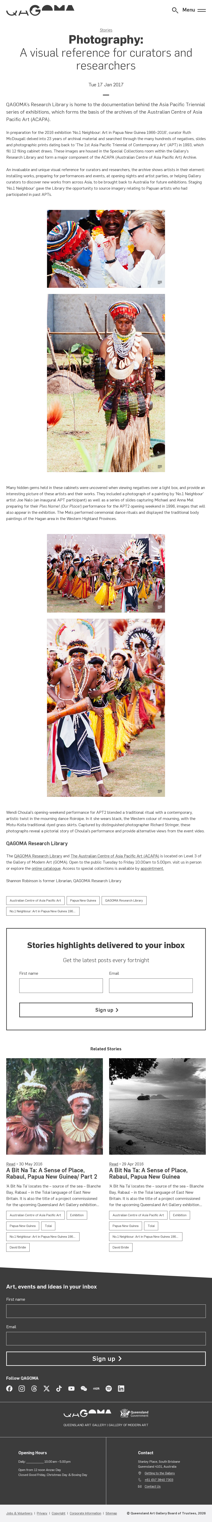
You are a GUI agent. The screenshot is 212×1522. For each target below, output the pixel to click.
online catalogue (46, 868)
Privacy (42, 1513)
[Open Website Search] (175, 10)
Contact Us (153, 1486)
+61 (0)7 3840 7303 (159, 1480)
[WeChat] (84, 1388)
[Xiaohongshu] (96, 1388)
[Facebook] (9, 1388)
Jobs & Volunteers (19, 1513)
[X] (46, 1388)
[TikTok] (59, 1388)
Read (10, 1163)
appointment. (152, 868)
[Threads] (34, 1388)
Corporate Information (85, 1513)
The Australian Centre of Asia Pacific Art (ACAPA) (115, 855)
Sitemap (111, 1513)
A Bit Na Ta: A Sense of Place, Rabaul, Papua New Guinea (148, 1173)
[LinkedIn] (121, 1388)
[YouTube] (71, 1388)
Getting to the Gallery (160, 1473)
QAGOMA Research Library (38, 855)
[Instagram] (22, 1388)
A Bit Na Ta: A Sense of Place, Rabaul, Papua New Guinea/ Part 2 (51, 1173)
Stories (106, 29)
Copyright (58, 1513)
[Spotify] (109, 1388)
